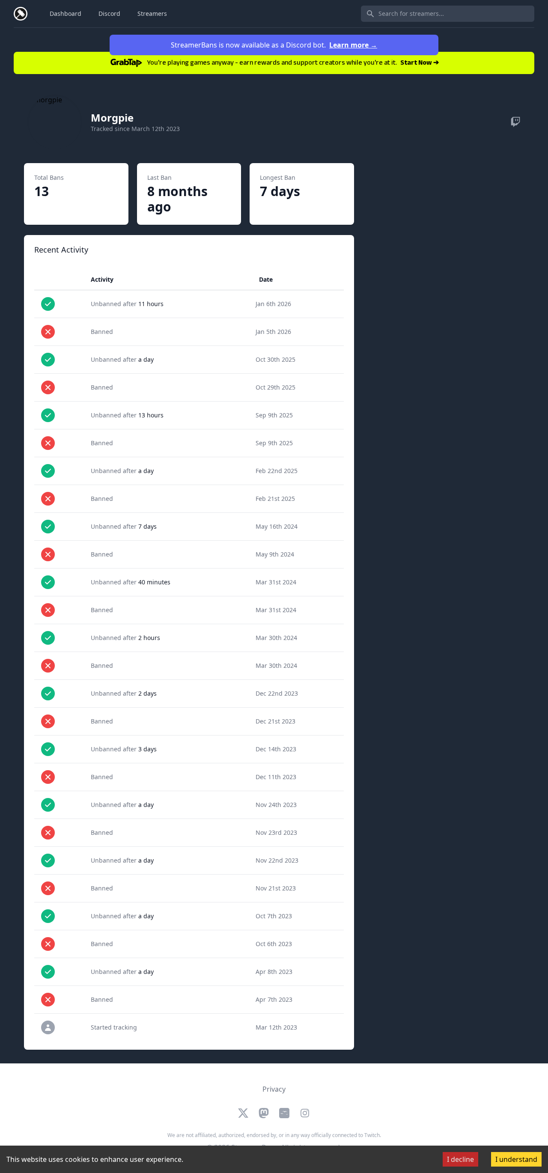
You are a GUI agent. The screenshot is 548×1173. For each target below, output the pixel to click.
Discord (109, 13)
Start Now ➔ (419, 63)
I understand (516, 1159)
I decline (460, 1159)
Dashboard (65, 13)
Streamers (152, 13)
